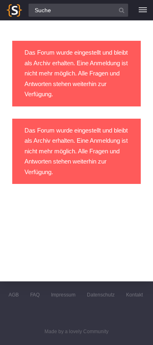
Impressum (63, 295)
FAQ (35, 295)
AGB (14, 295)
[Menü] (143, 10)
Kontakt (134, 295)
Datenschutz (101, 295)
